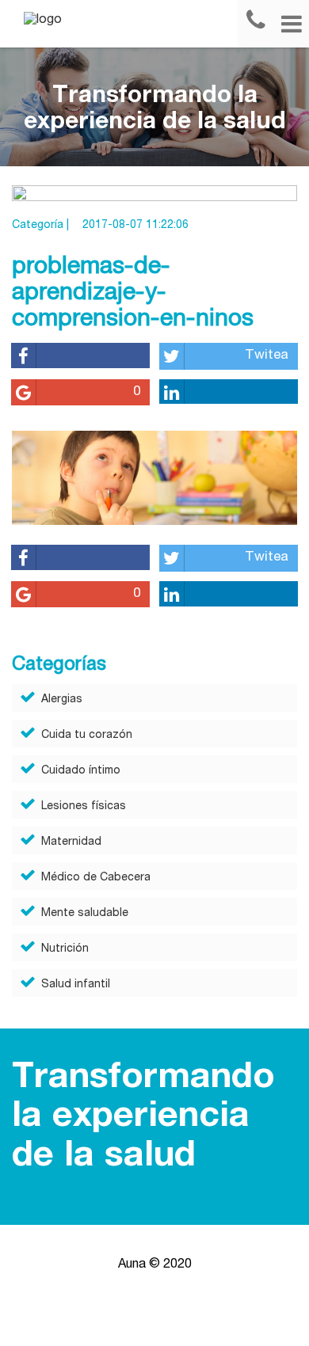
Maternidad (71, 842)
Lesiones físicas (83, 806)
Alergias (61, 699)
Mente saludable (84, 913)
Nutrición (65, 949)
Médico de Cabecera (96, 878)
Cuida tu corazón (86, 735)
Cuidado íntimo (80, 771)
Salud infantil (75, 984)
